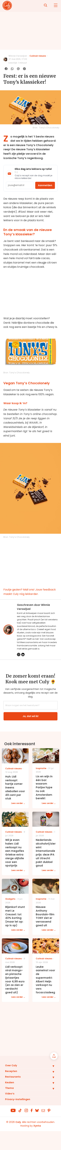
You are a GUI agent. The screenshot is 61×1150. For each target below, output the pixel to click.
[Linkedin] (23, 654)
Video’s (9, 1093)
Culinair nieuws (37, 55)
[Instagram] (18, 654)
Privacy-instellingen (17, 1099)
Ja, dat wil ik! (30, 716)
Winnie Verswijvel (17, 55)
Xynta (37, 1125)
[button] (51, 1066)
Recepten (11, 1071)
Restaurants (13, 1076)
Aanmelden (45, 185)
